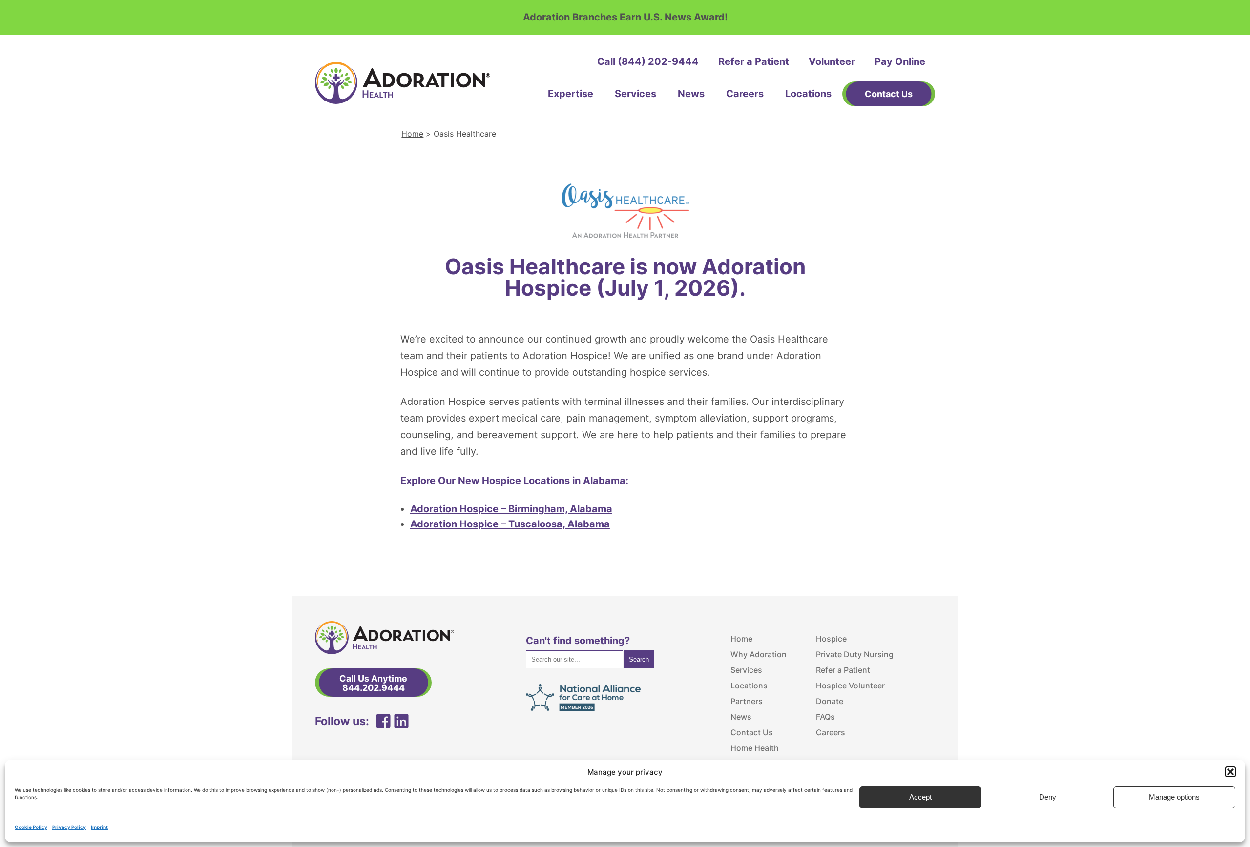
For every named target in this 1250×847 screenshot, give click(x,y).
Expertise (570, 94)
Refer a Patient (753, 61)
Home (412, 134)
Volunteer (832, 61)
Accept (920, 797)
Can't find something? (578, 640)
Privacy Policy (69, 827)
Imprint (99, 827)
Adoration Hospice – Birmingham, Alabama (511, 509)
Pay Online (900, 61)
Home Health (754, 748)
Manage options (1174, 797)
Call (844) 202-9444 (648, 61)
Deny (1047, 797)
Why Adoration (758, 654)
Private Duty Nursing (855, 654)
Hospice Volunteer (850, 685)
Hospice (831, 639)
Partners (746, 701)
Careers (745, 94)
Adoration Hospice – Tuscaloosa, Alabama (510, 524)
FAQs (825, 717)
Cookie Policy (31, 827)
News (691, 94)
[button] (1230, 772)
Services (635, 94)
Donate (829, 701)
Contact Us (751, 732)
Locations (808, 94)
